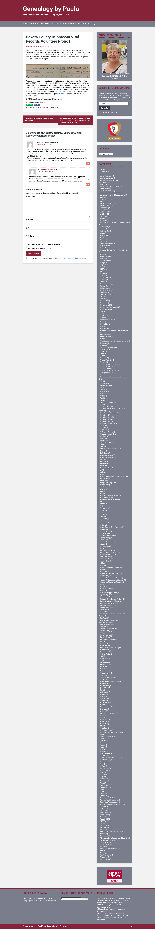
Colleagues (104, 301)
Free (101, 400)
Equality (103, 351)
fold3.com (103, 392)
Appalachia (104, 210)
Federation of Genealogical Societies (113, 377)
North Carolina (105, 635)
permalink (55, 107)
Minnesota (30, 107)
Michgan (103, 565)
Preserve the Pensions (108, 677)
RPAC (102, 726)
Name (30, 220)
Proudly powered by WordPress (34, 926)
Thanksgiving (105, 785)
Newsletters (104, 626)
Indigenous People (107, 483)
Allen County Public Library (110, 187)
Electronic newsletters (108, 347)
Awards (102, 229)
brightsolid (104, 265)
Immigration (105, 478)
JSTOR (102, 514)
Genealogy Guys (105, 419)
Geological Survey (106, 432)
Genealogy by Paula (51, 8)
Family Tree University (108, 371)
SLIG (101, 749)
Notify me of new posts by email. (40, 248)
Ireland (102, 493)
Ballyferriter (104, 231)
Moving (102, 591)
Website (31, 236)
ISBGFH (102, 504)
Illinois (102, 474)
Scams (102, 734)
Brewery (103, 258)
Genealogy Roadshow (107, 423)
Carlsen (102, 275)
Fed (101, 375)
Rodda (102, 715)
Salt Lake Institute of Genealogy (111, 732)
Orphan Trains (105, 654)
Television (104, 781)
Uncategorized (105, 798)
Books (102, 254)
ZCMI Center (104, 859)
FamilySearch (105, 373)
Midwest (103, 569)
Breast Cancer (105, 256)
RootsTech (103, 722)
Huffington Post (105, 468)
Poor (101, 671)
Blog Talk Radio (105, 246)
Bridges (102, 263)
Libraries (103, 533)
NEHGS (102, 612)
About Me (34, 24)
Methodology (104, 561)
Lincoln (103, 540)
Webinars (103, 825)
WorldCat (103, 846)
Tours (102, 789)
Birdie (102, 241)
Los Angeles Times (107, 542)
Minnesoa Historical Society (110, 574)
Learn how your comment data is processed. (71, 258)
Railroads (103, 692)
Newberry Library (106, 624)
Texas (102, 783)
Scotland (103, 741)
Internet (103, 489)
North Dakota (105, 637)
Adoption (103, 174)
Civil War (103, 296)
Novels (102, 641)
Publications (69, 24)
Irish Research (105, 497)
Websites (103, 827)
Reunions (103, 709)
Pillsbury (103, 667)
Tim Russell (104, 787)
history (102, 459)
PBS (101, 656)
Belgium (103, 239)
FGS (101, 381)
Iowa (101, 491)
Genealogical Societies (108, 413)
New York (103, 618)
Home (25, 24)
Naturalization (105, 607)
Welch (102, 830)
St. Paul (102, 766)
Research (103, 705)
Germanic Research (107, 434)
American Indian (106, 191)
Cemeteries (104, 277)
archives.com (105, 216)
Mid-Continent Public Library (111, 567)
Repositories (104, 703)
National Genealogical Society (111, 599)
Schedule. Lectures (106, 736)
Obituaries (103, 646)
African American (106, 178)
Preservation (104, 675)
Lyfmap (102, 544)
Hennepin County (106, 455)
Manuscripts (104, 546)
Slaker (102, 745)
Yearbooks (103, 857)
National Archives (106, 597)
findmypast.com (106, 385)
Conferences (104, 305)
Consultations (105, 309)
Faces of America (106, 360)
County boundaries (106, 320)
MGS (101, 563)
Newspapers (104, 631)
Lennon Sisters (105, 531)
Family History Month (108, 366)
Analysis (103, 197)
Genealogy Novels (106, 421)
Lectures (103, 525)
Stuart (102, 772)
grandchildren (105, 442)
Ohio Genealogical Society (109, 648)
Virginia (103, 810)
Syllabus (103, 775)
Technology (104, 779)
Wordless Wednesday (108, 840)
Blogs (102, 248)
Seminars (103, 743)
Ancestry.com (105, 206)
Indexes (103, 481)
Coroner (103, 318)
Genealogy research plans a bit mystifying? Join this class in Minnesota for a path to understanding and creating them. (113, 900)
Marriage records (106, 550)
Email (30, 228)
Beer (101, 237)
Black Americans (106, 244)
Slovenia (103, 751)
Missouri (103, 584)
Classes (102, 299)
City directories (105, 294)
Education (103, 343)
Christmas (104, 288)
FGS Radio (103, 383)
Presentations (105, 673)
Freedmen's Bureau (107, 402)
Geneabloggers (105, 406)
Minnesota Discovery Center (110, 578)
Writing (103, 853)
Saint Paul (103, 728)
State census (104, 768)
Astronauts (104, 227)
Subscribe (104, 108)
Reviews (103, 711)
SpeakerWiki (105, 760)
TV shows (103, 796)
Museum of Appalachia (108, 593)
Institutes (103, 485)
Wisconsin (104, 836)
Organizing (104, 652)
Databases (103, 328)
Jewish (102, 510)
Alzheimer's (104, 189)
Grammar (103, 440)
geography (103, 430)
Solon (55, 926)
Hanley (102, 451)
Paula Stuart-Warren (46, 46)
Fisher (102, 387)
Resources (83, 24)
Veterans (103, 808)
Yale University (106, 855)
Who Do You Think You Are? (110, 832)
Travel (102, 794)
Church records (105, 290)
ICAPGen (103, 472)
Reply (87, 164)
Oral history (104, 650)
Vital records (38, 107)
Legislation (104, 529)
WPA (101, 851)
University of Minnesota (109, 800)
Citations (103, 292)
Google (102, 438)
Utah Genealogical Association (111, 804)
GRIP (101, 447)
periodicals (104, 658)
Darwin (102, 326)
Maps (102, 548)
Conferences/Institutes (108, 307)
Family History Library (108, 364)
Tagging (103, 777)
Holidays (103, 461)
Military (103, 571)
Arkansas (103, 220)
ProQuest (103, 684)
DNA (101, 339)
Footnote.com (105, 394)
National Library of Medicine (111, 601)
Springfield (104, 762)
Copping (103, 313)
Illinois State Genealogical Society (112, 476)
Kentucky (103, 519)
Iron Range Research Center (110, 500)
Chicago (103, 286)
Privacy (102, 679)
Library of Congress (107, 536)
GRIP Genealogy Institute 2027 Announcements (109, 906)
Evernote (103, 356)
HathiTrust (104, 453)
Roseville (103, 724)
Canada (102, 273)
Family (102, 362)
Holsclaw (103, 466)
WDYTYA (103, 821)
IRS (101, 502)
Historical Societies (107, 457)
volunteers (46, 107)
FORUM (102, 396)
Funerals (103, 404)
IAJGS (102, 470)
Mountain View (105, 588)
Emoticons (104, 349)
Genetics (103, 426)
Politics (103, 669)
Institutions (104, 487)
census (102, 282)
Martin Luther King (107, 555)
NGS (101, 633)
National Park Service (108, 603)
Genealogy (103, 415)
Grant (102, 445)
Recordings (104, 698)
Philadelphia (105, 662)
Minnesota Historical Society (111, 582)
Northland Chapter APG (108, 639)
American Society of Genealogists (112, 195)
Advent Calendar (106, 176)
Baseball (103, 235)
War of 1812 (104, 819)
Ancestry (103, 201)
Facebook (103, 358)
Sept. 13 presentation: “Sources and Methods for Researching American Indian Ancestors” (75, 120)
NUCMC (103, 643)
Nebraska (103, 610)
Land (101, 521)
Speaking (45, 24)
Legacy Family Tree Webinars (111, 527)
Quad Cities (104, 688)
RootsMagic (104, 720)
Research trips (105, 707)
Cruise (102, 322)
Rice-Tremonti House (108, 713)
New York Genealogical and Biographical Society (109, 621)
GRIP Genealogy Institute (109, 449)
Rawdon (103, 694)
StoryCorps (104, 770)
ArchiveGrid (104, 212)
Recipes (102, 696)
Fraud (102, 398)
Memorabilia (105, 557)
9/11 (101, 170)
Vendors (103, 806)
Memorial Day (105, 559)
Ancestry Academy (106, 203)
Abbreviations (105, 172)
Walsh (102, 817)
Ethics (102, 354)
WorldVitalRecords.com (109, 849)
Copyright (103, 316)
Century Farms (105, 284)
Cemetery (103, 280)
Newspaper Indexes (107, 629)
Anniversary (104, 208)
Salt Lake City (105, 730)
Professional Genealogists (109, 681)
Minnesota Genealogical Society (112, 580)
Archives (103, 214)
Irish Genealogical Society (109, 495)
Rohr (101, 717)
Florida (102, 390)
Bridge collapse (105, 261)
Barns (102, 233)
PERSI (102, 660)
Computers (104, 303)
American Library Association (111, 193)
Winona (103, 834)
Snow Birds (104, 755)
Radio (102, 690)
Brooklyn (103, 267)
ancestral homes (106, 199)
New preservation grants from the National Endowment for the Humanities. (113, 914)
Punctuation (104, 686)
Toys (101, 791)
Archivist (103, 218)
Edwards (103, 345)
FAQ (93, 24)
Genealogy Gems (106, 417)
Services (56, 24)
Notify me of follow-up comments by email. (44, 244)
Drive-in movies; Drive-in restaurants (114, 341)
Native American (106, 605)
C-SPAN (102, 269)
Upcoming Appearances (109, 802)
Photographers (105, 665)
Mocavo (102, 586)
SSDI (101, 764)
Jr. (101, 512)
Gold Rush (103, 436)
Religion (103, 700)
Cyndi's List (104, 324)
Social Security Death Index (110, 758)
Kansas (102, 516)
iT (100, 506)
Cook (101, 311)
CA (101, 271)
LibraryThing (105, 538)
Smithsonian (105, 753)
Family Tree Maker (107, 368)
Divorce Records (106, 337)
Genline (103, 428)
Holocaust (103, 464)
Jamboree (103, 508)
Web (101, 823)
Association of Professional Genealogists (115, 222)
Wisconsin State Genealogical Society (114, 838)
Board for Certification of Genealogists (114, 250)
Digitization (104, 335)
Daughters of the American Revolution (114, 330)
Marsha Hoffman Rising (109, 552)
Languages (103, 523)
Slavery (102, 747)
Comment (32, 196)
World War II (104, 844)
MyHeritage (104, 595)
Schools (102, 739)
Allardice (103, 184)
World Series (104, 842)
